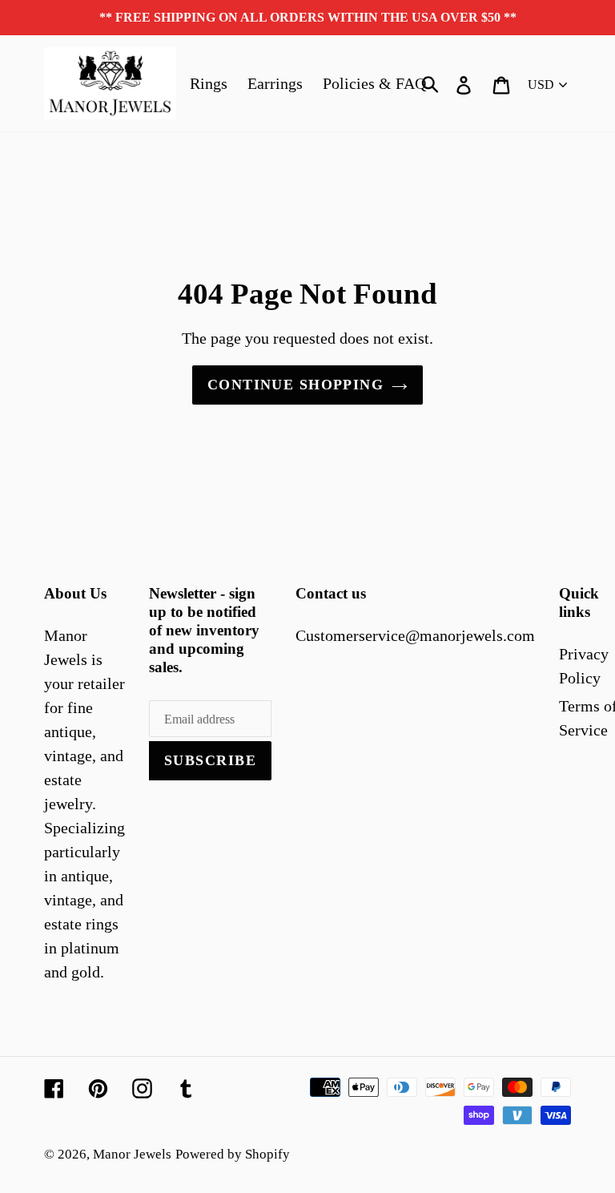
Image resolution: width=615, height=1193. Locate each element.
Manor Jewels (132, 1154)
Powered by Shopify (232, 1154)
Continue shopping (295, 385)
